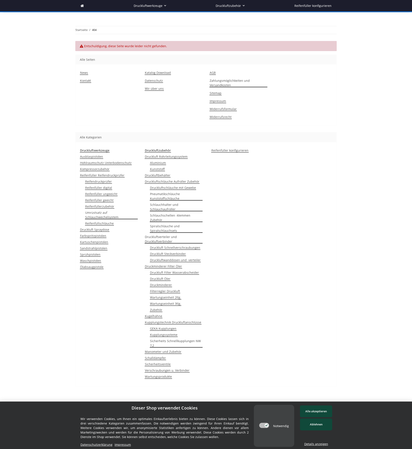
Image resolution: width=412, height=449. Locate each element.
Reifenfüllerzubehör (99, 206)
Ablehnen (316, 424)
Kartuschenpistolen (94, 242)
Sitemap (215, 93)
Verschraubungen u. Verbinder (167, 370)
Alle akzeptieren (316, 411)
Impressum (218, 101)
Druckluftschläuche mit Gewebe (173, 188)
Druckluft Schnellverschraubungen (175, 248)
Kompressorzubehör (94, 169)
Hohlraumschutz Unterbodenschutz (106, 163)
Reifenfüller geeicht (99, 200)
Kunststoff (157, 169)
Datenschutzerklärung (96, 445)
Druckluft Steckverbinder (168, 254)
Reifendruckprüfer (98, 181)
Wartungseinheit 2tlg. (165, 297)
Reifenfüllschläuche (99, 223)
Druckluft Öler (160, 279)
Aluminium (158, 163)
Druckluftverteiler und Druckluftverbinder (161, 239)
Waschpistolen (90, 261)
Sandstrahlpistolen (93, 248)
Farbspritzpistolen (93, 236)
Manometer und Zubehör (163, 352)
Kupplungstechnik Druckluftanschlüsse (173, 322)
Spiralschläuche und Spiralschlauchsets (165, 228)
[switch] (264, 425)
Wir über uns (154, 88)
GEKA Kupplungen (163, 328)
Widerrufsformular (223, 109)
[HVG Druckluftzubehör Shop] (82, 5)
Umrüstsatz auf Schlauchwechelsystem (101, 215)
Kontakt (85, 81)
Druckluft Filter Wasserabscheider (174, 272)
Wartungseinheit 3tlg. (165, 304)
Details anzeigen (316, 444)
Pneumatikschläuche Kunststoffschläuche (165, 196)
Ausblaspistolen (91, 157)
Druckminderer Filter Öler (163, 266)
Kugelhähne (153, 316)
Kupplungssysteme (163, 335)
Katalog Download (158, 73)
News (84, 73)
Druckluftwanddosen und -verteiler (175, 260)
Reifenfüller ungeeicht (101, 194)
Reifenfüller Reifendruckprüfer (102, 175)
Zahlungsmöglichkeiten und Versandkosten (230, 83)
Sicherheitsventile (158, 364)
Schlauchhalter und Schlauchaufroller (164, 207)
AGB (213, 73)
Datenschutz (154, 81)
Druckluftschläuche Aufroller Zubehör (172, 181)
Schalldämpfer (155, 358)
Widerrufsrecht (221, 117)
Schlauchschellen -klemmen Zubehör (170, 217)
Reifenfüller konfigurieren (229, 150)
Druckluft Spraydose (94, 230)
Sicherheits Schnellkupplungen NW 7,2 (175, 343)
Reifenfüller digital (98, 188)
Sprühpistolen (90, 254)
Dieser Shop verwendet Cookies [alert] (165, 408)
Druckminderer (161, 285)
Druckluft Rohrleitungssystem (166, 157)
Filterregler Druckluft (165, 291)
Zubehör (156, 310)
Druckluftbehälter (157, 175)
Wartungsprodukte (158, 377)
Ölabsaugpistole (91, 267)
